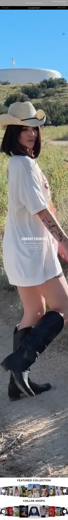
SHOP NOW (7, 492)
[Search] (65, 4)
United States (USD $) (59, 1)
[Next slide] (64, 491)
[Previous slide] (3, 491)
